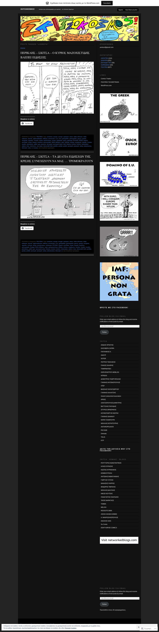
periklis (60, 146)
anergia (55, 136)
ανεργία (34, 142)
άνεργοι (85, 140)
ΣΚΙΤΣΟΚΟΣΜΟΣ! (27, 9)
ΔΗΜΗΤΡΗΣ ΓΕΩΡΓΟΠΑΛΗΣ (111, 379)
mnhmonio (33, 146)
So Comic (104, 524)
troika (29, 148)
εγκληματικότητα (53, 247)
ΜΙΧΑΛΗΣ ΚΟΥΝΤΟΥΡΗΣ (109, 423)
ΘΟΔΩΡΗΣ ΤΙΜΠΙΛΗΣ (108, 487)
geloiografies (73, 138)
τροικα (54, 140)
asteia (71, 136)
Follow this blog (119, 541)
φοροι (64, 140)
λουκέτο (24, 144)
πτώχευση (24, 140)
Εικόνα (22, 48)
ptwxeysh (76, 146)
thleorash (24, 148)
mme (27, 146)
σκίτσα (41, 140)
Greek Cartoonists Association (111, 396)
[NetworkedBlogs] (119, 542)
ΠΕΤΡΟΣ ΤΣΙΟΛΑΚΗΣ (108, 362)
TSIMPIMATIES (106, 369)
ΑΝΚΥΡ (103, 355)
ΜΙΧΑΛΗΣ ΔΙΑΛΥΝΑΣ (108, 490)
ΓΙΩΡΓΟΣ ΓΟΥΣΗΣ (107, 480)
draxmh (30, 138)
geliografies (65, 138)
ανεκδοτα (40, 142)
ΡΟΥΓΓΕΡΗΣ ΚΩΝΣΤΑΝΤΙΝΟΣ (111, 463)
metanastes (85, 144)
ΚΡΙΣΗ (81, 140)
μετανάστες (30, 144)
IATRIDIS (104, 375)
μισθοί (35, 144)
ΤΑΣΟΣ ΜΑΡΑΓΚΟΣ (107, 500)
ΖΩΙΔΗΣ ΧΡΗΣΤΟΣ (107, 345)
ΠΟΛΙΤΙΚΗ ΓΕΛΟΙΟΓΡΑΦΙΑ (110, 82)
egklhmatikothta (37, 138)
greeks (84, 138)
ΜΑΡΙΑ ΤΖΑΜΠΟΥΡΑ (108, 420)
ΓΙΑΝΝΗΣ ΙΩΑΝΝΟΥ (108, 416)
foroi (60, 138)
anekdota (49, 136)
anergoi (60, 136)
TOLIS (103, 437)
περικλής (30, 140)
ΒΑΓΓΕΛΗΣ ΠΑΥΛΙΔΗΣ (108, 406)
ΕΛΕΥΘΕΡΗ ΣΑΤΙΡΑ (107, 348)
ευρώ (62, 142)
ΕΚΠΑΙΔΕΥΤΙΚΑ (106, 63)
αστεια (30, 142)
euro (57, 138)
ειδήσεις (67, 142)
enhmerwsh (51, 138)
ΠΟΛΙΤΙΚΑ (39, 136)
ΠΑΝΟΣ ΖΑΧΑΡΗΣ (107, 365)
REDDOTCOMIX (106, 511)
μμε (39, 144)
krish (64, 144)
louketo (79, 144)
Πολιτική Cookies (70, 628)
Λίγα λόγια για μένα (131, 9)
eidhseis (45, 138)
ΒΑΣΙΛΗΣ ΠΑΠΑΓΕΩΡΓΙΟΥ (110, 389)
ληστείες (84, 142)
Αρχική (121, 9)
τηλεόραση (59, 140)
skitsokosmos (87, 146)
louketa (74, 144)
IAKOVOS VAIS (106, 521)
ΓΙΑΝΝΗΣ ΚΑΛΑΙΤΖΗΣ (108, 393)
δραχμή (32, 247)
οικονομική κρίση (57, 144)
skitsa (81, 146)
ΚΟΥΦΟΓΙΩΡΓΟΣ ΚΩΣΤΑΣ (109, 413)
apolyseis (66, 136)
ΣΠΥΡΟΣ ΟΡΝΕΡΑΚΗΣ (108, 410)
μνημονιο (43, 144)
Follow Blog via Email (113, 316)
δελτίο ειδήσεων (56, 142)
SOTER (103, 358)
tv (32, 148)
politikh (65, 146)
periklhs (55, 146)
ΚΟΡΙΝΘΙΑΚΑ (105, 65)
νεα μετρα (49, 144)
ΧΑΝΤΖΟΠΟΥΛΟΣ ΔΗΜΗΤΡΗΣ (111, 403)
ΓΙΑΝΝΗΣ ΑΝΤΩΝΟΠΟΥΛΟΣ (110, 382)
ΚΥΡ (102, 440)
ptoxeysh (70, 146)
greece (79, 138)
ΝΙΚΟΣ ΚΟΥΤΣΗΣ (107, 493)
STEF (103, 386)
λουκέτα (89, 142)
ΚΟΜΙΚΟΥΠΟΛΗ (106, 473)
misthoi (24, 146)
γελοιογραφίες (47, 142)
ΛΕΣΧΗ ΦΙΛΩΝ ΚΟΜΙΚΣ (109, 514)
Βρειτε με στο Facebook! (114, 308)
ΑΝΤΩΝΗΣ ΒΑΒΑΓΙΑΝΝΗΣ (110, 476)
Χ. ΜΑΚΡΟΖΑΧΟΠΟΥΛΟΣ (109, 517)
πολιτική (36, 140)
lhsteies (69, 144)
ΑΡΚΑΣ (103, 399)
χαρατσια (69, 140)
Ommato (104, 433)
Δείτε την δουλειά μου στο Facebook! (115, 450)
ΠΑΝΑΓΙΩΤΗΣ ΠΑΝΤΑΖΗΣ (110, 497)
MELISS (103, 507)
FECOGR (104, 430)
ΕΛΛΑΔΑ (75, 140)
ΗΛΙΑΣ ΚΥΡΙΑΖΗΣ (107, 466)
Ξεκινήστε (107, 3)
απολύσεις (24, 142)
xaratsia (35, 148)
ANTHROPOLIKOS (107, 427)
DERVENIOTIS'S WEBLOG (110, 372)
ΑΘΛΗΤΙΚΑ (104, 58)
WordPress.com (106, 85)
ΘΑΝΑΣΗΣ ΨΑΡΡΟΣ (108, 483)
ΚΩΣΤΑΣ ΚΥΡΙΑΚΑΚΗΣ (108, 470)
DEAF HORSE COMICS (109, 528)
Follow (104, 332)
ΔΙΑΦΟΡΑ (104, 60)
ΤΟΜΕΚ (103, 504)
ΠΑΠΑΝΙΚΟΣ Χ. (106, 352)
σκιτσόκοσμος (47, 140)
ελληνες (72, 142)
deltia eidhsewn (78, 136)
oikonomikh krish (48, 146)
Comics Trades (106, 79)
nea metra (39, 146)
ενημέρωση (78, 142)
